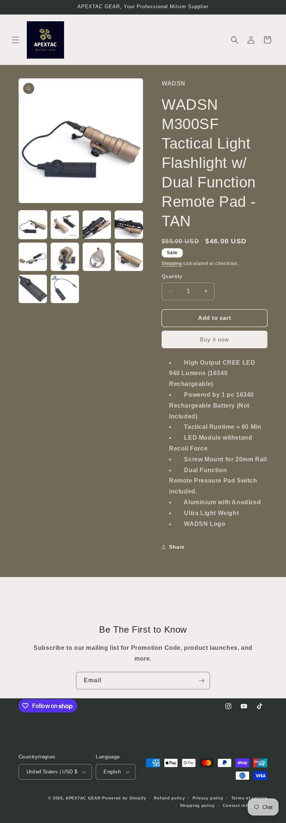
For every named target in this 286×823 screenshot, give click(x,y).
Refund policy (169, 798)
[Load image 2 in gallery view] (65, 225)
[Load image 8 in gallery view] (129, 257)
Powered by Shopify (124, 798)
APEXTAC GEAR (83, 798)
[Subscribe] (201, 680)
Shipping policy (197, 805)
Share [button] (177, 547)
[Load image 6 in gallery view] (65, 257)
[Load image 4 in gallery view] (129, 225)
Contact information (245, 805)
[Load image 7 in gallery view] (97, 257)
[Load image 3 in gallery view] (97, 225)
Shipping (172, 263)
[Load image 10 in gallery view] (65, 289)
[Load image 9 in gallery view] (33, 289)
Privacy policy (208, 798)
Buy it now (214, 339)
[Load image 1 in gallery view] (33, 225)
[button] (15, 40)
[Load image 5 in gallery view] (33, 257)
